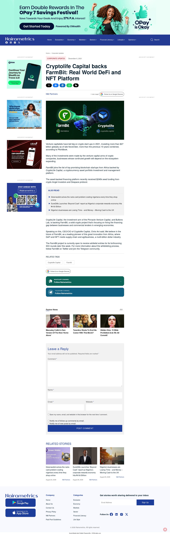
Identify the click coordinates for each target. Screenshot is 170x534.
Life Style (76, 519)
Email (51, 401)
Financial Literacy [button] (106, 39)
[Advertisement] (145, 74)
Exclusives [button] (59, 39)
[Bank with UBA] (24, 154)
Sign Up (145, 502)
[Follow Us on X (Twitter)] (126, 514)
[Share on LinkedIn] (62, 85)
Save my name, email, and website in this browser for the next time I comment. (78, 414)
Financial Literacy (79, 515)
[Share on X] (49, 85)
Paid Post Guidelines (53, 519)
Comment (52, 359)
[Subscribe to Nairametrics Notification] (165, 529)
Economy (76, 504)
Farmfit (69, 262)
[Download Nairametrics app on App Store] (20, 513)
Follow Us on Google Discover (113, 94)
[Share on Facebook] (56, 85)
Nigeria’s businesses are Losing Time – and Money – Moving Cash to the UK (82, 210)
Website (90, 401)
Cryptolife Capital (54, 262)
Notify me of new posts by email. (63, 423)
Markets (76, 508)
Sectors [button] (92, 39)
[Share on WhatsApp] (69, 85)
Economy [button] (71, 39)
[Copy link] (76, 85)
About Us (49, 504)
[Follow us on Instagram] (15, 42)
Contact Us (50, 508)
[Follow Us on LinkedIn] (116, 514)
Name (51, 389)
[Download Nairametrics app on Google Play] (20, 502)
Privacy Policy (51, 511)
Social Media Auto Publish (76, 533)
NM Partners (52, 93)
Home (49, 39)
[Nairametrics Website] (19, 38)
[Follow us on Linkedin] (11, 42)
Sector (75, 511)
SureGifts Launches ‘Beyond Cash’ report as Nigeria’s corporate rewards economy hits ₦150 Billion (84, 471)
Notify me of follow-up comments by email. (67, 420)
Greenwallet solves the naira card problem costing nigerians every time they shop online (57, 471)
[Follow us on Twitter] (19, 42)
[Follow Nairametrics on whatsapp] (24, 197)
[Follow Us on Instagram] (121, 514)
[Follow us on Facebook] (6, 42)
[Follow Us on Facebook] (111, 514)
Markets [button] (82, 39)
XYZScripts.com (96, 533)
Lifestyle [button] (121, 39)
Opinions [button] (131, 39)
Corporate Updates (58, 53)
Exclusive (76, 500)
